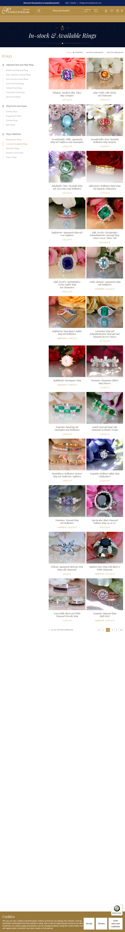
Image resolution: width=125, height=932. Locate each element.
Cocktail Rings (12, 120)
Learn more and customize (115, 924)
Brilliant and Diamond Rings (17, 70)
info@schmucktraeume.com (90, 3)
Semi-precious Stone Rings (17, 79)
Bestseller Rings (12, 148)
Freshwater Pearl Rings (15, 92)
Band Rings (10, 125)
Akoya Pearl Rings (13, 97)
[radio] (73, 52)
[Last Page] (121, 630)
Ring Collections (13, 134)
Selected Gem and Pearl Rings (20, 65)
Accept (89, 924)
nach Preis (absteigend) (115, 52)
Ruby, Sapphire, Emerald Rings (18, 75)
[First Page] (99, 630)
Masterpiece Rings (13, 140)
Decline (101, 924)
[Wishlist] (111, 10)
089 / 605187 (70, 3)
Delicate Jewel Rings (14, 153)
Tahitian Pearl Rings (14, 88)
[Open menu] (122, 11)
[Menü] (121, 905)
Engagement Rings (13, 116)
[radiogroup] (98, 53)
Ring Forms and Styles (16, 106)
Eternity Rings (11, 112)
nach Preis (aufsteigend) (94, 52)
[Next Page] (117, 630)
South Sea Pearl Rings (15, 84)
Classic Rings (11, 157)
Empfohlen (79, 52)
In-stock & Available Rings (16, 144)
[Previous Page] (103, 630)
